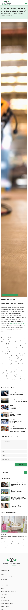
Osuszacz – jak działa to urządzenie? (16, 414)
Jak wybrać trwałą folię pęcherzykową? (16, 422)
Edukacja (3, 597)
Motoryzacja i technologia (10, 294)
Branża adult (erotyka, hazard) (8, 591)
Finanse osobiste (5, 600)
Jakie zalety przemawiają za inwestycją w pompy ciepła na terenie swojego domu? (18, 498)
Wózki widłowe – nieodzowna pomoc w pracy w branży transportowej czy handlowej (18, 430)
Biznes (2, 588)
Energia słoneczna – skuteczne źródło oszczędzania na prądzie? (18, 400)
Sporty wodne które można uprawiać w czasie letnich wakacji (17, 491)
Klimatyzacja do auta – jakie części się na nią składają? (17, 393)
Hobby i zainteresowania (7, 603)
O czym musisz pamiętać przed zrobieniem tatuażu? (18, 505)
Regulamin (4, 579)
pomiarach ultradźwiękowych (17, 323)
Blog (2, 574)
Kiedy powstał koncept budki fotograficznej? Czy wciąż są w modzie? (18, 484)
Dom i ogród (4, 594)
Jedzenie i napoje (5, 606)
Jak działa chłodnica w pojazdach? (16, 407)
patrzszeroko (4, 299)
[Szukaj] (25, 472)
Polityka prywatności (7, 576)
